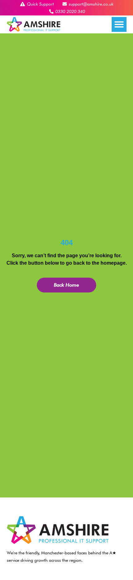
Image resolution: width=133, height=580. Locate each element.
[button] (119, 24)
